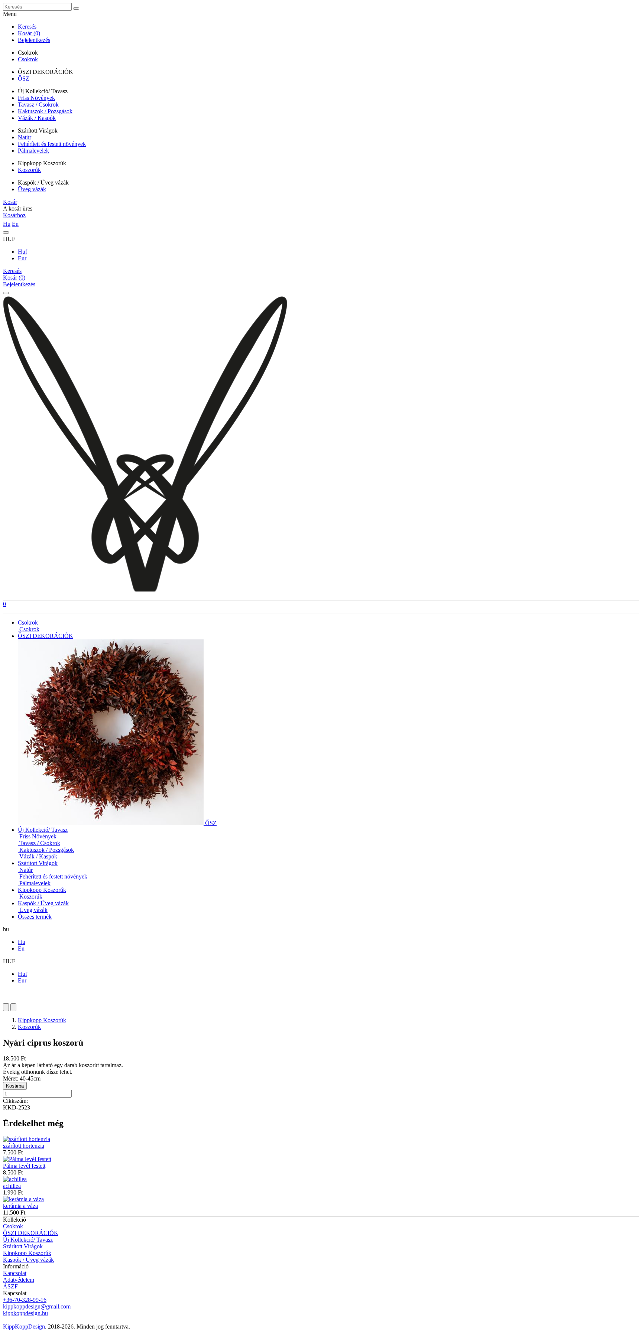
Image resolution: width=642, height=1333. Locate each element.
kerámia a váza (20, 1206)
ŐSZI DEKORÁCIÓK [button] (45, 636)
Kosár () (29, 33)
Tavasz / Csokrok (38, 104)
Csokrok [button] (28, 622)
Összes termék (35, 916)
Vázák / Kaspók (37, 118)
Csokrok (28, 59)
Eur (22, 258)
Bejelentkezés (34, 40)
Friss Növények (36, 98)
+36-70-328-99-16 (24, 1300)
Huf (22, 251)
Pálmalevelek (33, 150)
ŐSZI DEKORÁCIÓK (30, 1233)
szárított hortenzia (23, 1146)
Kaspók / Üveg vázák (28, 1260)
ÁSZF (10, 1286)
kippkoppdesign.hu (25, 1313)
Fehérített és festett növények (52, 144)
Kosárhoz (14, 215)
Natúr (24, 137)
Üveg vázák (32, 189)
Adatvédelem (18, 1280)
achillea (12, 1186)
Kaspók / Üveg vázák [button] (43, 903)
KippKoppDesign (24, 1326)
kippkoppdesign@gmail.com (37, 1306)
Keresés (27, 26)
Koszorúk (29, 170)
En (15, 224)
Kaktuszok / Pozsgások (45, 111)
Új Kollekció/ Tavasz (28, 1239)
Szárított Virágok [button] (38, 863)
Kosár (10, 202)
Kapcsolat (14, 1273)
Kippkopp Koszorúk (42, 1020)
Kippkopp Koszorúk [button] (42, 890)
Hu (6, 224)
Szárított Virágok (23, 1246)
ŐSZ (23, 78)
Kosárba (15, 1086)
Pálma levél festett (24, 1166)
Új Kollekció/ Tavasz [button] (43, 830)
